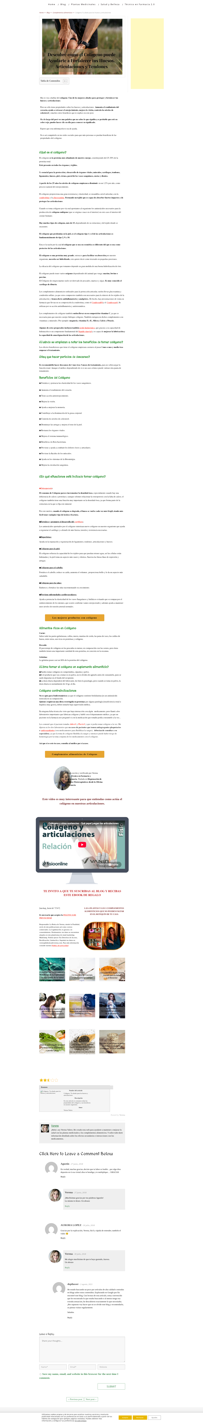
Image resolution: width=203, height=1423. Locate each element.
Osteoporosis (46, 488)
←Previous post (75, 1399)
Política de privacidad (60, 946)
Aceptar (125, 1417)
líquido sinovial (85, 331)
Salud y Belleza (110, 4)
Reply (63, 1177)
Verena (122, 1115)
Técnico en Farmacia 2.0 (140, 4)
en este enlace (80, 1421)
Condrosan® (112, 302)
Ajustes (154, 1417)
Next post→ (91, 1399)
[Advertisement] (147, 53)
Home (51, 4)
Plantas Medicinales (83, 4)
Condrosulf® (97, 302)
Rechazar (140, 1417)
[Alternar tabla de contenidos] (64, 81)
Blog (63, 4)
